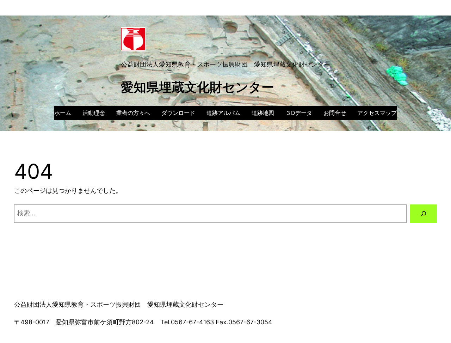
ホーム (62, 112)
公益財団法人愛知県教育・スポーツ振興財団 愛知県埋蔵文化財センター (225, 64)
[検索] (423, 213)
